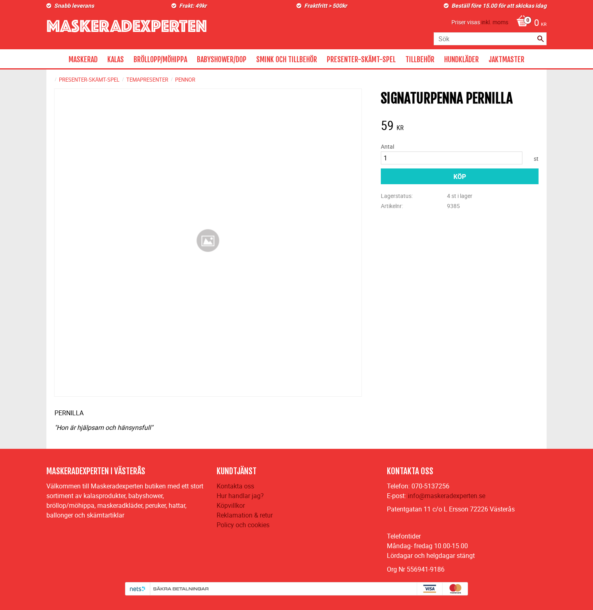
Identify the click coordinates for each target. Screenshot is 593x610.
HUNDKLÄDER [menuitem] (461, 59)
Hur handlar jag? (240, 495)
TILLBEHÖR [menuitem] (419, 59)
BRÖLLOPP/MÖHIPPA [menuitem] (160, 59)
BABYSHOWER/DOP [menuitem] (221, 59)
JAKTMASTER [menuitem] (506, 59)
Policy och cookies (243, 524)
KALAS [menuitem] (115, 59)
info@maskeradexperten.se (446, 495)
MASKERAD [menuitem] (83, 59)
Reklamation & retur (245, 515)
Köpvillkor (231, 505)
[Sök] (541, 39)
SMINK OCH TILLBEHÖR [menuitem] (286, 59)
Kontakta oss (235, 486)
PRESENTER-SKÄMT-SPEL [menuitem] (361, 59)
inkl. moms (494, 22)
